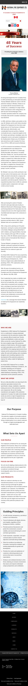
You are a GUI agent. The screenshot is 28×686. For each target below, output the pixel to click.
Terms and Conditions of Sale (21, 681)
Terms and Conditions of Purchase (14, 683)
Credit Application (17, 678)
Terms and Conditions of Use (7, 681)
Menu (23, 2)
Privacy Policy (10, 678)
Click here (4, 299)
